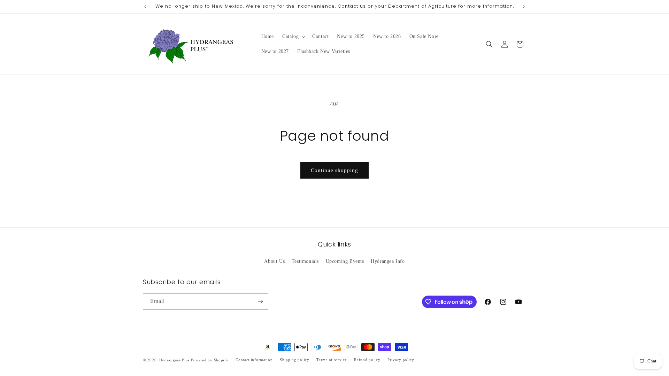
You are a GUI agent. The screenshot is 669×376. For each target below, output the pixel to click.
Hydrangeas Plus (174, 360)
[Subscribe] (260, 301)
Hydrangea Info (388, 261)
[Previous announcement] (145, 6)
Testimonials (305, 261)
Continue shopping (334, 170)
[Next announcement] (523, 6)
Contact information (254, 360)
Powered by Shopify (210, 360)
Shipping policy (294, 360)
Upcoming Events (345, 261)
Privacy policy (400, 360)
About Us (274, 261)
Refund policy (367, 360)
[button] (293, 36)
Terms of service (331, 360)
